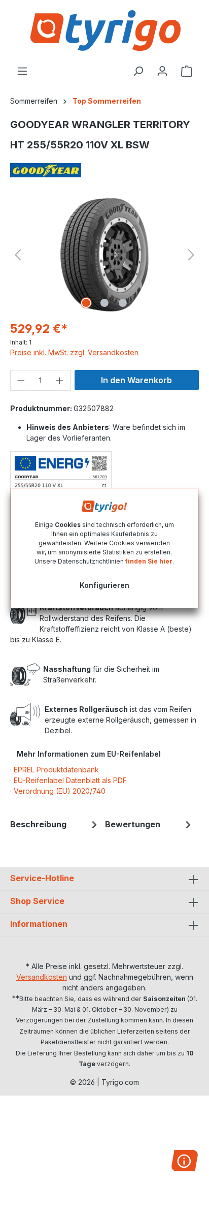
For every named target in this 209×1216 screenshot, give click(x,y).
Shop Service (37, 901)
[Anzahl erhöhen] (60, 380)
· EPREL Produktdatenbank (54, 769)
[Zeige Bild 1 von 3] (86, 303)
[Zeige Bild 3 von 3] (123, 303)
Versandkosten (41, 977)
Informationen (38, 924)
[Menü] (22, 71)
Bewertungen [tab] (132, 824)
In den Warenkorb (136, 380)
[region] (104, 255)
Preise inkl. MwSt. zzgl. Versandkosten (74, 352)
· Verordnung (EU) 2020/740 (58, 791)
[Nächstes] (191, 254)
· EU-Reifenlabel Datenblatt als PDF (68, 780)
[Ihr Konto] (162, 71)
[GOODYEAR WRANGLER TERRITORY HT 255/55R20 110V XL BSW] (104, 255)
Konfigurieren (104, 585)
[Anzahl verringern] (20, 380)
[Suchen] (138, 71)
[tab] (55, 824)
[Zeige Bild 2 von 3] (104, 303)
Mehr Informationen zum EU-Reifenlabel (89, 754)
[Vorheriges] (17, 254)
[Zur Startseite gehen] (104, 30)
